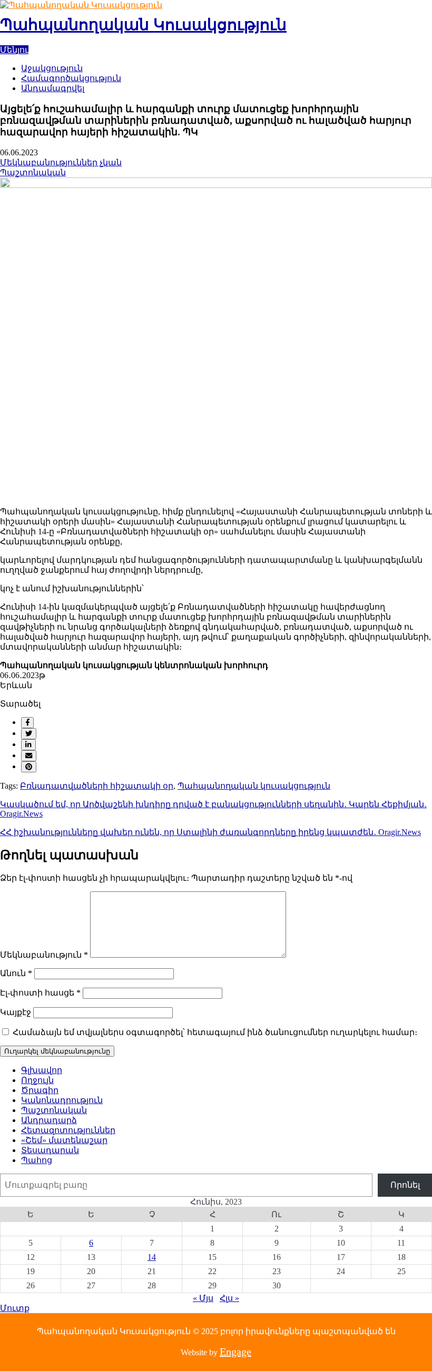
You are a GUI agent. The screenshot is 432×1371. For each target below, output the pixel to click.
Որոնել (405, 1184)
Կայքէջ (15, 1012)
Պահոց (36, 1160)
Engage (235, 1351)
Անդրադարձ (49, 1120)
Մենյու (14, 49)
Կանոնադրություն (62, 1100)
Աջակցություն (52, 68)
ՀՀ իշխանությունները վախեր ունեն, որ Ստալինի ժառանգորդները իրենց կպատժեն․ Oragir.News (210, 832)
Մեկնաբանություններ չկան (61, 162)
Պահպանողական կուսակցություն (254, 785)
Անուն (16, 973)
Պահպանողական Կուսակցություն (143, 24)
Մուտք (15, 1308)
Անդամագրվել (52, 88)
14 (152, 1257)
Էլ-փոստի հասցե (40, 992)
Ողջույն (37, 1080)
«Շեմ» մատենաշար (64, 1140)
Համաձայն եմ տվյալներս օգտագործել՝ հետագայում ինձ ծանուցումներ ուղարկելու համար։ (215, 1032)
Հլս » (229, 1298)
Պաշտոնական (33, 172)
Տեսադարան (50, 1150)
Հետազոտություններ (68, 1130)
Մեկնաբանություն (44, 954)
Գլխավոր (41, 1070)
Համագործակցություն (71, 78)
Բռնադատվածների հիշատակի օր (96, 785)
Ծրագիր (39, 1090)
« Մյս (203, 1298)
